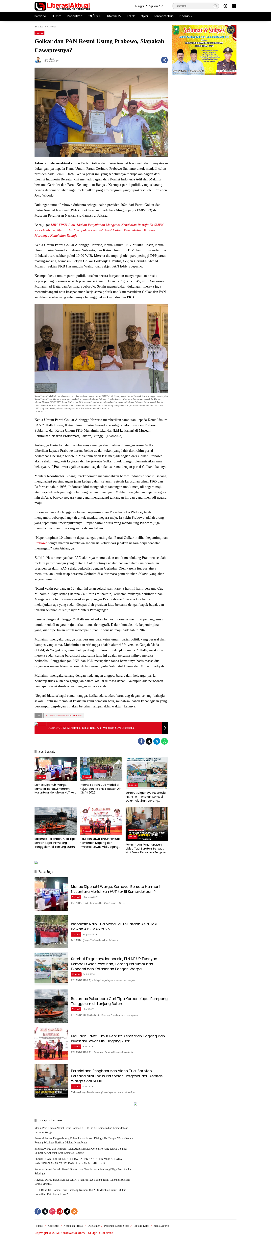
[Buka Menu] (234, 6)
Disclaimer (94, 1225)
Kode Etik (53, 1225)
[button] (215, 6)
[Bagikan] (164, 60)
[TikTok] (67, 1211)
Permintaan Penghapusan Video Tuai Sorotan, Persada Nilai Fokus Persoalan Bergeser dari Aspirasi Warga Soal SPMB (146, 849)
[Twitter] (149, 741)
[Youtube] (60, 1211)
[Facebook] (141, 741)
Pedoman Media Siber (116, 1225)
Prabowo (41, 543)
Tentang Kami (141, 1225)
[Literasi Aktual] (62, 5)
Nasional (39, 33)
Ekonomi (133, 785)
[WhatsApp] (164, 741)
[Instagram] (52, 1211)
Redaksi (39, 1225)
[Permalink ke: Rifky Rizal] (39, 60)
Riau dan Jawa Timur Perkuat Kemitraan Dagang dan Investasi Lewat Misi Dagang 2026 (100, 843)
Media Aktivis (161, 1225)
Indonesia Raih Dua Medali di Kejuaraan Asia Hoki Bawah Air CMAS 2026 (100, 788)
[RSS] (74, 1211)
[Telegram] (156, 741)
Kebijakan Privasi (73, 1225)
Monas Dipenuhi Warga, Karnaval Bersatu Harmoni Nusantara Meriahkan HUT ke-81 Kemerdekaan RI (55, 789)
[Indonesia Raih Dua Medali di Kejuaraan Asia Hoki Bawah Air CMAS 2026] (101, 769)
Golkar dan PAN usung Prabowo (65, 715)
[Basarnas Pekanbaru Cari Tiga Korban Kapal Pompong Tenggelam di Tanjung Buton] (56, 821)
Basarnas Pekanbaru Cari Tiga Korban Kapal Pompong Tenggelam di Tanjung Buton (55, 843)
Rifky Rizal (49, 59)
